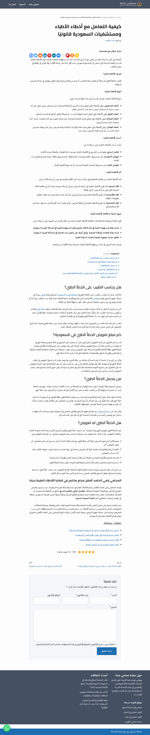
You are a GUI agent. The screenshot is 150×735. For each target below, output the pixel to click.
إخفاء (106, 253)
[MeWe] (54, 55)
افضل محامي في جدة (133, 716)
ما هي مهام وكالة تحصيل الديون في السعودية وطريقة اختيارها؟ (94, 530)
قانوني (43, 294)
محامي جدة (34, 4)
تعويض (95, 298)
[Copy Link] (77, 55)
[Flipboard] (68, 55)
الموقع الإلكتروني (53, 595)
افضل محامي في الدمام (133, 712)
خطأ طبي (41, 309)
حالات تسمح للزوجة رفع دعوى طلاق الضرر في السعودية (97, 535)
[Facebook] (31, 55)
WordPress (116, 731)
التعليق (113, 607)
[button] (6, 728)
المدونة (22, 4)
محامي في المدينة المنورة (132, 707)
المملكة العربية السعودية (68, 294)
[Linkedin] (45, 55)
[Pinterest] (49, 55)
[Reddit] (40, 55)
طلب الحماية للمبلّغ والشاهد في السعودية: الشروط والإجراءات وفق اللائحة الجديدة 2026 (94, 683)
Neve (139, 731)
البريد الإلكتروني (81, 595)
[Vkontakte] (58, 55)
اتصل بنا (12, 4)
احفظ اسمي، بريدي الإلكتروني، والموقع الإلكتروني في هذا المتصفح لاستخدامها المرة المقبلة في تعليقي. (75, 644)
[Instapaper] (63, 55)
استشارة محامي (103, 411)
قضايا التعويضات (106, 17)
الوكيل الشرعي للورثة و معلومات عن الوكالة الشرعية (99, 539)
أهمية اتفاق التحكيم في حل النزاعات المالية (102, 544)
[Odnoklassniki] (72, 55)
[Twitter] (36, 55)
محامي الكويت (131, 721)
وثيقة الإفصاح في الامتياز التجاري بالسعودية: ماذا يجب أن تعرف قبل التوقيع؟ (94, 704)
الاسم (114, 595)
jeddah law (110, 40)
